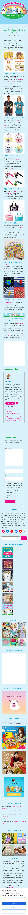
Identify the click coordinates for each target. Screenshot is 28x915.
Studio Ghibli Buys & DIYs (13, 420)
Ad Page (11, 887)
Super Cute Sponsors (14, 27)
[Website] (17, 403)
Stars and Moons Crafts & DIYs (14, 418)
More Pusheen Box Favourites (14, 416)
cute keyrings (10, 193)
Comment (8, 448)
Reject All (14, 912)
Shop (16, 78)
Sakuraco (21, 722)
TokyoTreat (14, 722)
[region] (14, 901)
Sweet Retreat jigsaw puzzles (13, 265)
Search (24, 538)
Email (7, 475)
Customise (14, 907)
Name (7, 468)
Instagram (20, 78)
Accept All (14, 903)
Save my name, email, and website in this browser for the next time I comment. (14, 485)
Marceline (14, 37)
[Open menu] (15, 22)
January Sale (9, 302)
